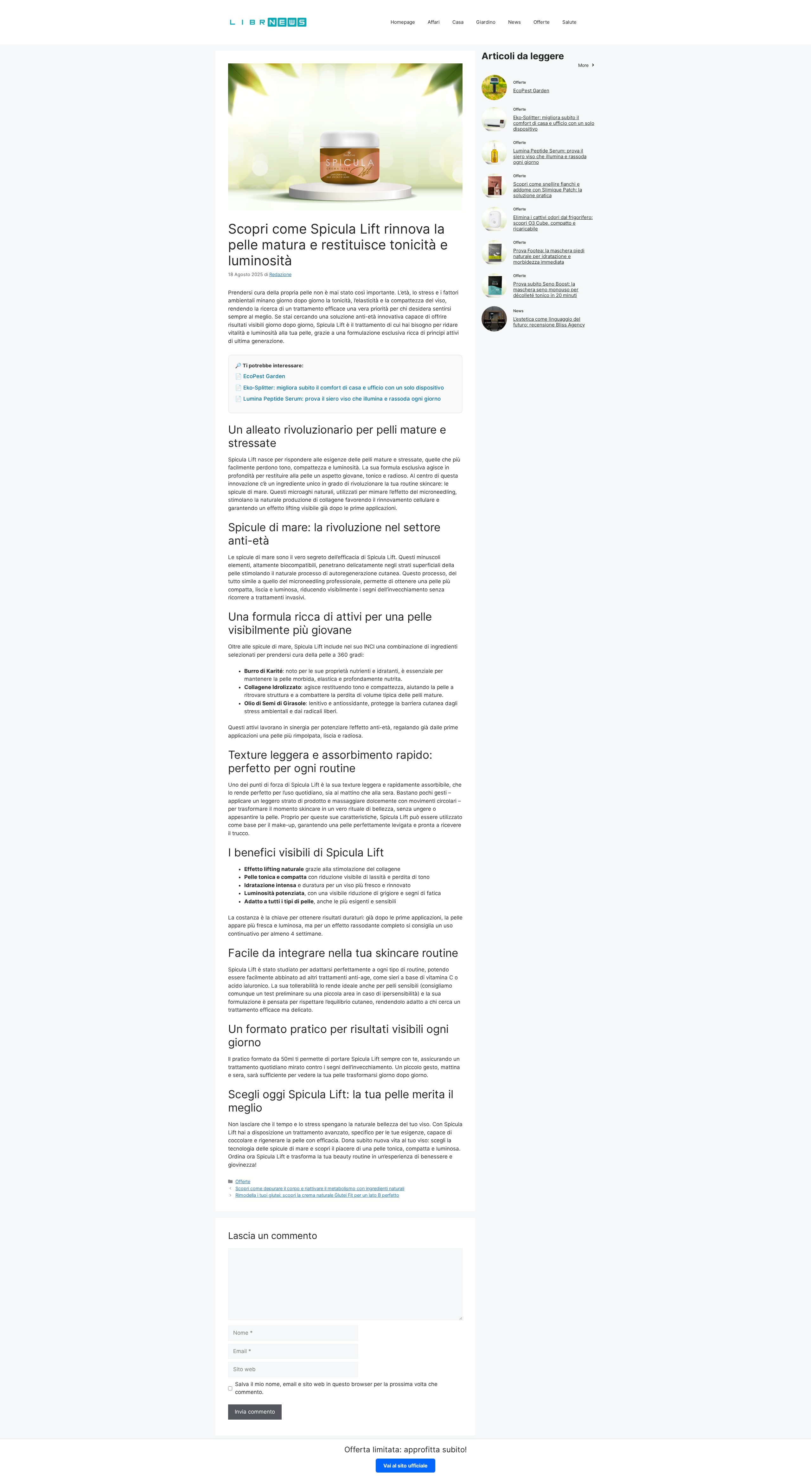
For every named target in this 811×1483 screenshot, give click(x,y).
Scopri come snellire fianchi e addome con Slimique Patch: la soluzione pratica (547, 189)
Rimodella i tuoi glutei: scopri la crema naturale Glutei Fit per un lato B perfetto (317, 1195)
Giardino (485, 22)
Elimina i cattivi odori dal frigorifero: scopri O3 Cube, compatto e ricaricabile (553, 223)
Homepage (403, 22)
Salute (569, 22)
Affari (434, 22)
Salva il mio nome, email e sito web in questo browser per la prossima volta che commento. (336, 1388)
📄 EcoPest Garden (260, 376)
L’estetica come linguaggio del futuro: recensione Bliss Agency (549, 322)
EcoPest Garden (531, 90)
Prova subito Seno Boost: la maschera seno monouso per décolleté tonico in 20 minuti (545, 289)
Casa (457, 22)
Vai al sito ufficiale (405, 1465)
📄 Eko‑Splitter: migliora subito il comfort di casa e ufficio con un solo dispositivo (339, 387)
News (514, 22)
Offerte (541, 22)
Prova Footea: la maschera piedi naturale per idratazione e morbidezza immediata (548, 256)
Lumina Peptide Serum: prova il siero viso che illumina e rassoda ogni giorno (549, 156)
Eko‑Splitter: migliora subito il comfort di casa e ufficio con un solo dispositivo (553, 123)
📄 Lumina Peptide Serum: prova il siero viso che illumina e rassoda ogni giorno (338, 399)
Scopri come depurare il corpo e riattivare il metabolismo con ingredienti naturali (319, 1188)
